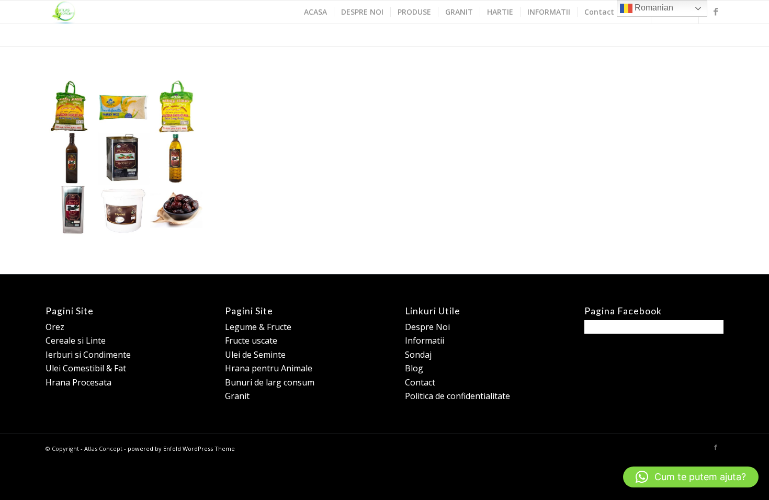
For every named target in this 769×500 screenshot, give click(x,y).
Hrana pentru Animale (268, 368)
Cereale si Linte (76, 340)
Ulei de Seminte (255, 354)
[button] (691, 477)
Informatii (424, 340)
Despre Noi (427, 327)
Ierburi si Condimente (88, 354)
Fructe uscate (251, 340)
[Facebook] (715, 11)
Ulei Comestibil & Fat (86, 368)
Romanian (652, 7)
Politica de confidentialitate (457, 396)
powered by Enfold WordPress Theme (181, 448)
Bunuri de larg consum (269, 382)
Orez (55, 327)
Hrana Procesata (78, 382)
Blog (414, 368)
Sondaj (418, 354)
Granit (237, 396)
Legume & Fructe (258, 327)
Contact (420, 382)
